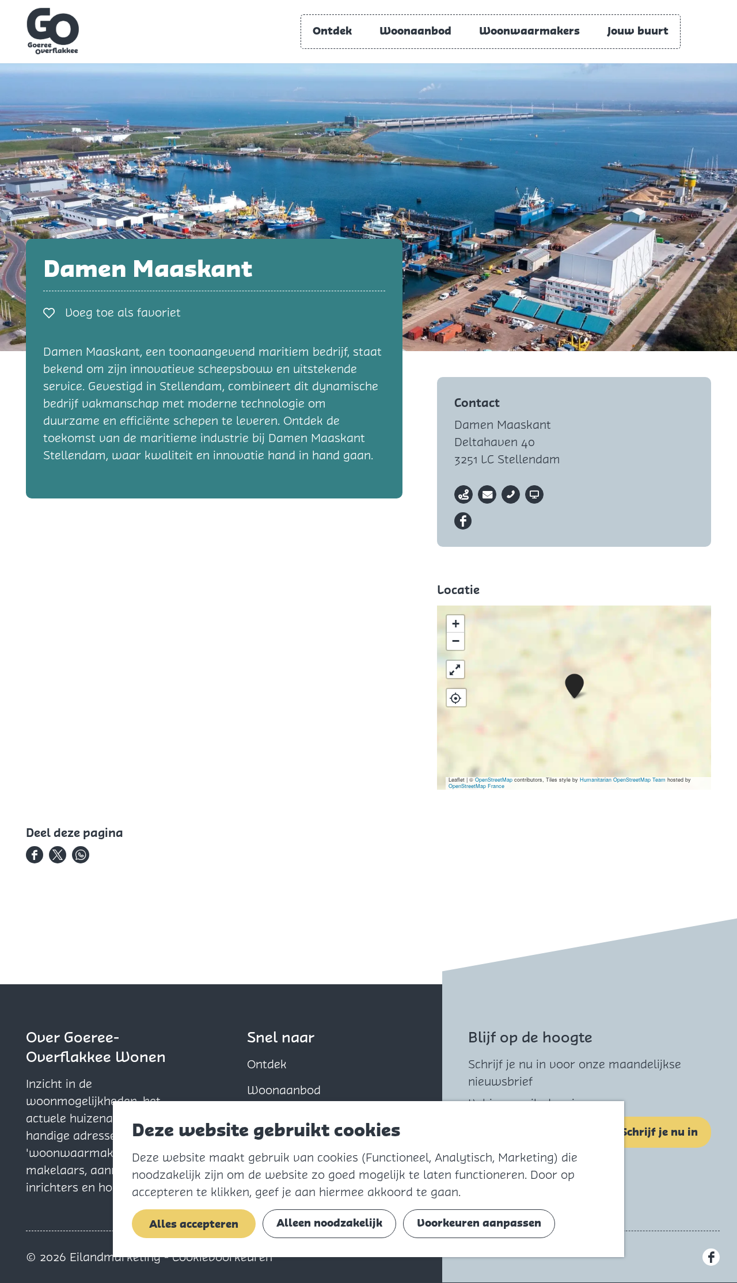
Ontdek (267, 1064)
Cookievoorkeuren (222, 1257)
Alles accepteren (193, 1224)
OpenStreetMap (493, 779)
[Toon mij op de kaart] (456, 697)
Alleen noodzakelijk (329, 1223)
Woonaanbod (284, 1090)
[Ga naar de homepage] (53, 31)
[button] (574, 686)
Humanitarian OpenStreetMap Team (623, 779)
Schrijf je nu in (659, 1132)
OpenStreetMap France (476, 786)
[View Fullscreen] (455, 669)
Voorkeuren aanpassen (479, 1223)
